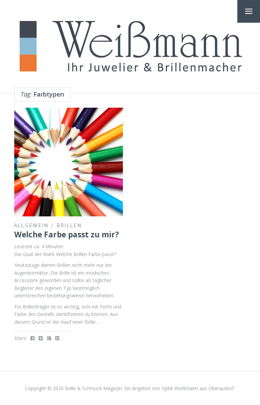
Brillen (69, 225)
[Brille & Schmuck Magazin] (130, 47)
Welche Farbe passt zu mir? (66, 234)
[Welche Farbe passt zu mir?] (68, 162)
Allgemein (31, 225)
